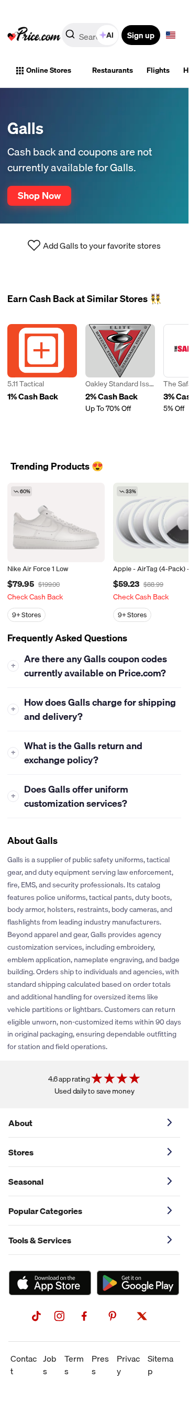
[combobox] (91, 35)
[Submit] (70, 37)
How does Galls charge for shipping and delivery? (93, 709)
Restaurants (112, 70)
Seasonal (25, 1181)
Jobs (50, 1365)
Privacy (128, 1365)
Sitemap (160, 1365)
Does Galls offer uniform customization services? (70, 796)
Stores (21, 1152)
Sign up (140, 35)
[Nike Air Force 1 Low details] (56, 522)
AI (110, 35)
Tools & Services (39, 1240)
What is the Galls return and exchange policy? (77, 753)
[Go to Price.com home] (34, 35)
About (20, 1123)
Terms (74, 1365)
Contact (23, 1365)
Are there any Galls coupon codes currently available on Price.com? (89, 666)
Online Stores (48, 70)
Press (100, 1365)
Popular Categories (45, 1211)
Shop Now (39, 195)
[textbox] (170, 35)
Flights (158, 70)
